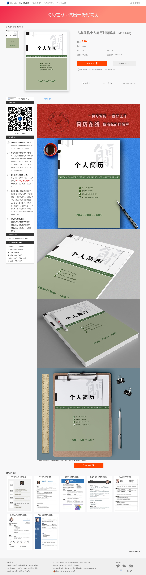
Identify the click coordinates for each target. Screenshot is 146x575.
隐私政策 (82, 562)
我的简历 (26, 181)
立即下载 (91, 63)
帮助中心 (75, 562)
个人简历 (10, 238)
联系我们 (62, 562)
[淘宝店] (132, 567)
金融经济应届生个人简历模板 (17, 258)
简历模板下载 (24, 3)
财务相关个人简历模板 (15, 261)
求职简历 (16, 238)
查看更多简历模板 (134, 552)
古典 (26, 238)
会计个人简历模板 (13, 252)
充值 (23, 212)
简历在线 (64, 565)
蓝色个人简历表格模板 (15, 255)
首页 (14, 27)
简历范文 (89, 562)
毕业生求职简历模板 (125, 477)
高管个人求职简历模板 (72, 477)
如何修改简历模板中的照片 (20, 222)
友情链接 (69, 562)
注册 (138, 3)
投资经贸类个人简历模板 (15, 249)
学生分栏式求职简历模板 (45, 515)
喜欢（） (88, 83)
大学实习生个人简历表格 (18, 477)
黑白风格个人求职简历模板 (16, 246)
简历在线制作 (36, 3)
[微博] (119, 567)
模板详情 (47, 99)
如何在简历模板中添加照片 (20, 225)
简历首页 (13, 3)
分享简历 (123, 63)
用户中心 (19, 181)
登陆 (134, 3)
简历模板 (20, 27)
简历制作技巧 (49, 3)
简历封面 (22, 238)
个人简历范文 (61, 3)
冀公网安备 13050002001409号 (65, 571)
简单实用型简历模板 (45, 477)
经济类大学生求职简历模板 (18, 515)
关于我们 (56, 562)
